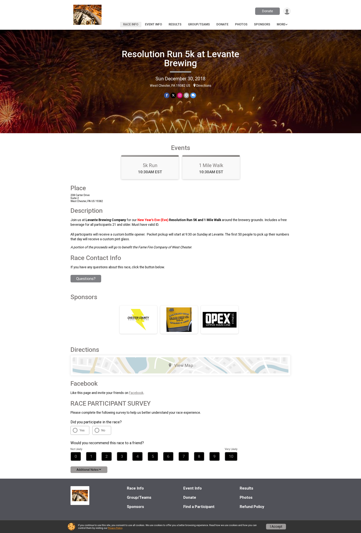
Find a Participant (199, 507)
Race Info (130, 24)
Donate (267, 11)
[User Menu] (287, 11)
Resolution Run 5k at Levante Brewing (180, 58)
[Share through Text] (193, 95)
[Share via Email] (186, 95)
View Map (183, 365)
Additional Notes (88, 469)
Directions (203, 85)
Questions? (86, 278)
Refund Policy (252, 507)
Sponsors (262, 24)
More (281, 24)
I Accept (276, 526)
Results (175, 24)
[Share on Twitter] (173, 95)
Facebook (136, 393)
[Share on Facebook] (166, 95)
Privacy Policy (115, 528)
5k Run (150, 165)
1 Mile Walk (211, 165)
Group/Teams (199, 24)
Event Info (153, 24)
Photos (241, 24)
